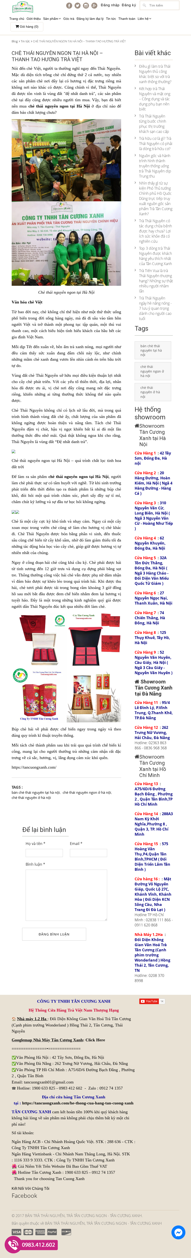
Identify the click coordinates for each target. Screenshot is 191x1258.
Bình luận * (35, 864)
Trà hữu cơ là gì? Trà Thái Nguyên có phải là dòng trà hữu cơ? (155, 143)
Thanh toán (126, 18)
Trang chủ (16, 18)
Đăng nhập (110, 5)
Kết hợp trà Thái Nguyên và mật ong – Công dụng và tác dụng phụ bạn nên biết (154, 99)
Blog (15, 41)
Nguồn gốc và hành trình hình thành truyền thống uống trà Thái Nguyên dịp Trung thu (155, 166)
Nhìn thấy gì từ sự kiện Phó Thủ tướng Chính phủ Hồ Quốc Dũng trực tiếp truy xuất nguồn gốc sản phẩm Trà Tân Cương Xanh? (155, 198)
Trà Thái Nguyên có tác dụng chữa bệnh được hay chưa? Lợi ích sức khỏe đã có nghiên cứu (155, 231)
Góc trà (68, 18)
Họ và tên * (35, 843)
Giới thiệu (34, 18)
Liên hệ (143, 18)
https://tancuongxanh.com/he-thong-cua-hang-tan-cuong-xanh (77, 1103)
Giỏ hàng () (28, 26)
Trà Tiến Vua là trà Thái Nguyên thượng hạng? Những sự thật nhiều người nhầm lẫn (156, 281)
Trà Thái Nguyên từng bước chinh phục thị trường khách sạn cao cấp (154, 124)
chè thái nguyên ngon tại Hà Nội (59, 106)
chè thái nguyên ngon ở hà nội (87, 792)
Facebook (24, 1195)
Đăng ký (129, 5)
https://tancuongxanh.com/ (34, 767)
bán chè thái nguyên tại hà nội (36, 792)
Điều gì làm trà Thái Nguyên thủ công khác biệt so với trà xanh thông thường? (155, 74)
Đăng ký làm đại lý (90, 18)
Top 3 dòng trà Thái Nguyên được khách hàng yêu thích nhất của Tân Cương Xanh (155, 256)
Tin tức (111, 18)
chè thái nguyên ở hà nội (31, 797)
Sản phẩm (50, 18)
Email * (76, 843)
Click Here (95, 1040)
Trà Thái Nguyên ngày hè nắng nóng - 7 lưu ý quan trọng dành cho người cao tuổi (155, 308)
